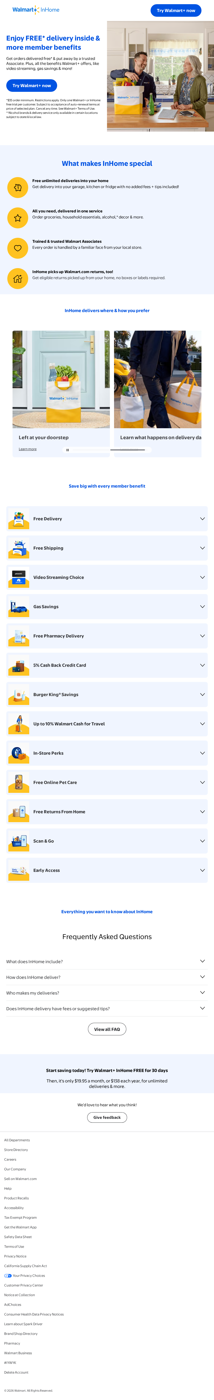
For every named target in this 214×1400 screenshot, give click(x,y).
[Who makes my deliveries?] (202, 992)
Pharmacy (12, 1343)
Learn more (28, 449)
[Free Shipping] (202, 548)
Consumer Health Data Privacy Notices (34, 1314)
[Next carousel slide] (146, 450)
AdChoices (12, 1304)
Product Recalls (16, 1198)
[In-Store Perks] (202, 753)
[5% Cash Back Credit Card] (202, 665)
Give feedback (107, 1117)
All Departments (17, 1140)
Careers (10, 1159)
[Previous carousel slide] (93, 450)
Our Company (15, 1169)
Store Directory (16, 1150)
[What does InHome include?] (202, 961)
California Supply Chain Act (25, 1266)
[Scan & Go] (202, 841)
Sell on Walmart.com (20, 1179)
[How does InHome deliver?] (202, 977)
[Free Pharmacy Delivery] (202, 636)
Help (7, 1188)
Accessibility (14, 1208)
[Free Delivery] (202, 519)
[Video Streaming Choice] (202, 577)
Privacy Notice (15, 1256)
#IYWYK (10, 1363)
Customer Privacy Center (23, 1285)
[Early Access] (202, 870)
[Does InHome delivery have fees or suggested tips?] (202, 1008)
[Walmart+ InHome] (36, 10)
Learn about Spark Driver (23, 1324)
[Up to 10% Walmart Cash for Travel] (202, 724)
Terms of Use (14, 1246)
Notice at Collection (19, 1295)
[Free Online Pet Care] (202, 782)
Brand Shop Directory (21, 1333)
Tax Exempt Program (20, 1217)
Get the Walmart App (20, 1227)
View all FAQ (107, 1029)
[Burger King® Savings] (202, 694)
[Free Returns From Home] (202, 812)
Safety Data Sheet (18, 1237)
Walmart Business (18, 1353)
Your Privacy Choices (29, 1275)
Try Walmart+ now (176, 10)
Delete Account (16, 1372)
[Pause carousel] (67, 450)
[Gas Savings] (202, 606)
